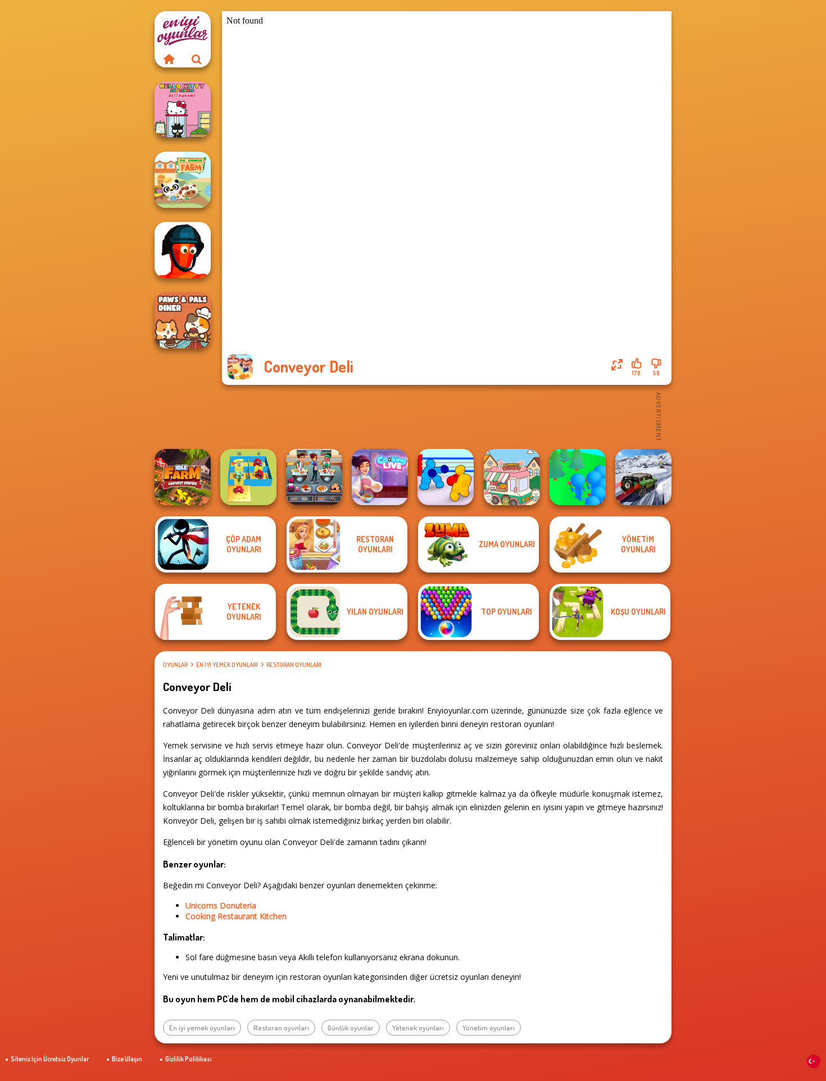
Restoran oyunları (293, 665)
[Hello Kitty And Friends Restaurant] (183, 109)
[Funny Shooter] (183, 250)
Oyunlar (175, 665)
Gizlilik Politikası (188, 1059)
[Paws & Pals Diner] (183, 320)
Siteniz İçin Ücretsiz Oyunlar (50, 1059)
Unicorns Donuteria (220, 905)
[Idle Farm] (183, 477)
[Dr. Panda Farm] (183, 180)
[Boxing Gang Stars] (445, 477)
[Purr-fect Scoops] (512, 477)
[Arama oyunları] (197, 59)
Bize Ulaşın (127, 1059)
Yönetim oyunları (488, 1027)
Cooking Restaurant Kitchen (236, 916)
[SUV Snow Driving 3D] (643, 477)
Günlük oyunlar (351, 1027)
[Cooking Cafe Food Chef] (314, 477)
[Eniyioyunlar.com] (169, 59)
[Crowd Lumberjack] (578, 477)
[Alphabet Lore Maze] (248, 477)
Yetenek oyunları (418, 1027)
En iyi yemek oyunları (227, 665)
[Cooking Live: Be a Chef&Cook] (380, 477)
